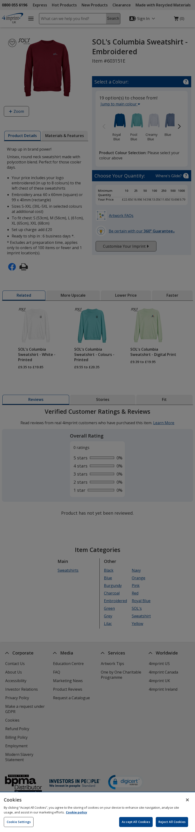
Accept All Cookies (136, 822)
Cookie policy (76, 812)
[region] (97, 812)
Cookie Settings (19, 822)
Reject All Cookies (171, 822)
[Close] (187, 800)
